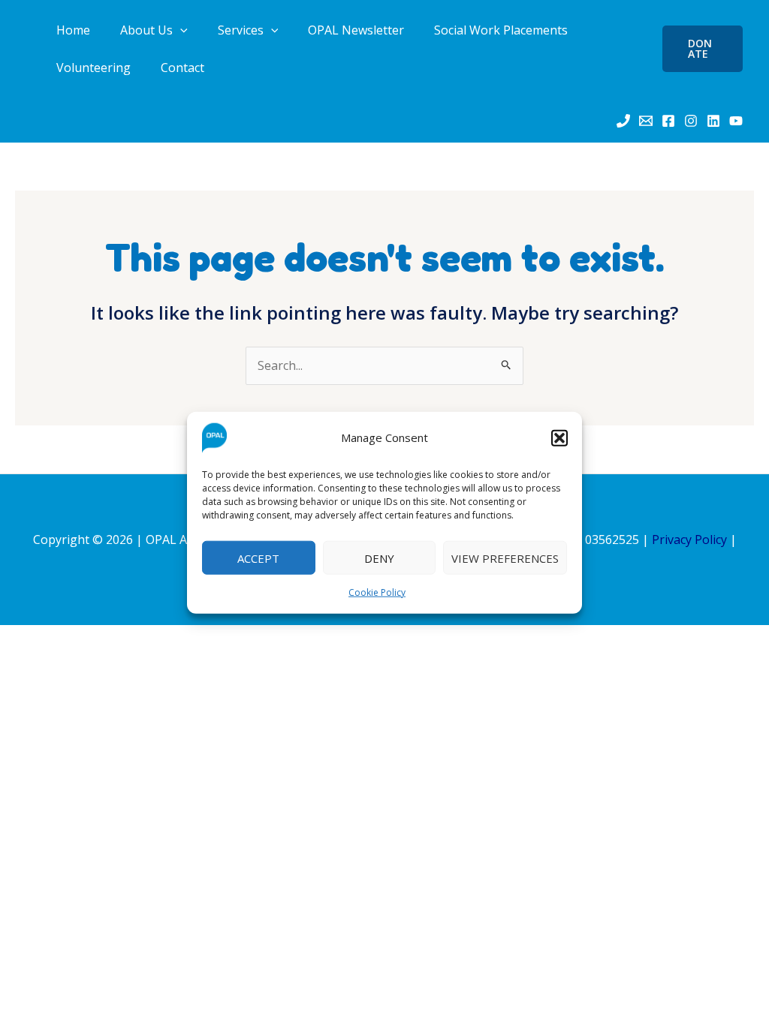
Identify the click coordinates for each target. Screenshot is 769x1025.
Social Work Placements (501, 30)
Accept (258, 557)
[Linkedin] (713, 121)
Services (241, 30)
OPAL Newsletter (356, 30)
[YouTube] (736, 121)
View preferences (505, 557)
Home (73, 30)
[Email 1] (646, 121)
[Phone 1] (623, 121)
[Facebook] (668, 121)
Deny (379, 557)
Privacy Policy (689, 539)
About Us (146, 30)
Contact (182, 67)
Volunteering (93, 67)
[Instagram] (691, 121)
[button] (559, 438)
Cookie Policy (377, 592)
